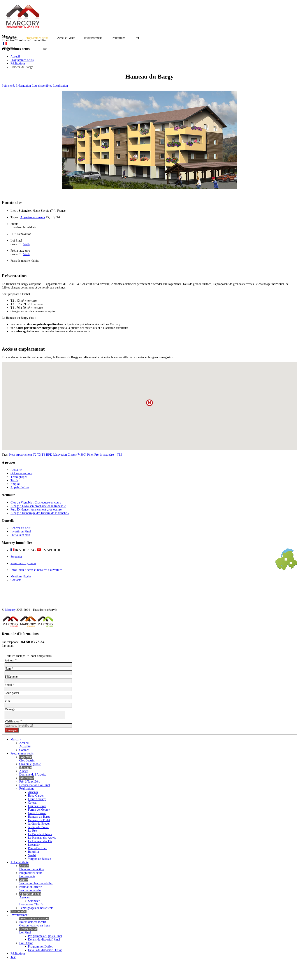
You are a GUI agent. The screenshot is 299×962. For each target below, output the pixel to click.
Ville (8, 701)
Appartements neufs (32, 217)
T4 (43, 454)
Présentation (23, 85)
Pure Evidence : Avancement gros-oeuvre (36, 509)
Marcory (10, 609)
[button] (149, 402)
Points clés (8, 85)
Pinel (90, 454)
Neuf (12, 454)
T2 (34, 454)
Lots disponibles (42, 85)
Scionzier (16, 556)
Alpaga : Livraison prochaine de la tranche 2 (38, 506)
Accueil (15, 56)
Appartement (24, 454)
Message (10, 709)
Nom (9, 668)
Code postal (12, 693)
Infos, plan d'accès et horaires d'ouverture (36, 569)
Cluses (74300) (77, 454)
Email (9, 684)
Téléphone (12, 676)
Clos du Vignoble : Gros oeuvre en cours (36, 502)
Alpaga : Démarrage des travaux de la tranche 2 (40, 513)
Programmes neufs (22, 60)
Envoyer (11, 730)
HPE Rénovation (56, 454)
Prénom (11, 660)
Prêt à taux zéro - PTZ (108, 454)
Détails (26, 244)
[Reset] (45, 49)
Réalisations (18, 63)
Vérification (13, 721)
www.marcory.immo (23, 563)
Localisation (60, 85)
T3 (39, 454)
